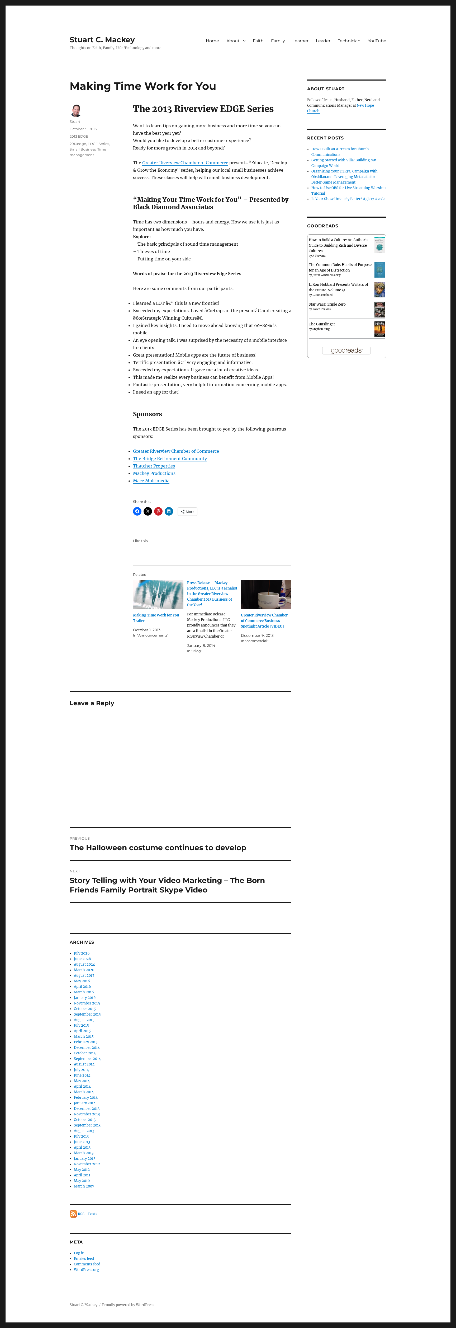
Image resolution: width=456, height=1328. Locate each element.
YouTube (377, 40)
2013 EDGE (79, 136)
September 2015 (87, 1014)
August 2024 (84, 964)
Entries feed (84, 1258)
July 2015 (81, 1025)
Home (212, 40)
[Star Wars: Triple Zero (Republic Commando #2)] (379, 310)
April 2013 (82, 1147)
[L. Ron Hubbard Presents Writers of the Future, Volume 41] (379, 289)
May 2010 (82, 1181)
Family (278, 40)
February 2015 (86, 1042)
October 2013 (85, 1119)
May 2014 (82, 1081)
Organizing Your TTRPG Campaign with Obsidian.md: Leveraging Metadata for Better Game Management (344, 177)
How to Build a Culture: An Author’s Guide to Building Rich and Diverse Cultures (338, 245)
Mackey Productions (154, 473)
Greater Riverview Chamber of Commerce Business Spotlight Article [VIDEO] (264, 621)
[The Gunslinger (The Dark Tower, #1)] (379, 329)
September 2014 (87, 1058)
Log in (79, 1253)
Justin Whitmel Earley (326, 275)
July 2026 (82, 953)
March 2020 (84, 970)
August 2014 (84, 1064)
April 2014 (82, 1086)
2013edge (78, 144)
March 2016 (84, 992)
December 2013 (86, 1108)
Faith (258, 40)
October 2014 (85, 1053)
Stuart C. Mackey (102, 39)
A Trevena (319, 256)
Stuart (75, 121)
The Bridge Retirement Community (170, 458)
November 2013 (87, 1114)
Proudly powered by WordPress (128, 1305)
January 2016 (85, 997)
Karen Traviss (321, 309)
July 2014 (81, 1070)
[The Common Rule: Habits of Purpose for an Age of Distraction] (379, 269)
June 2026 (82, 959)
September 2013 (87, 1125)
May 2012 (82, 1169)
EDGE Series (98, 144)
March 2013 (83, 1153)
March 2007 (84, 1186)
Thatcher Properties (154, 466)
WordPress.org (86, 1270)
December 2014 (87, 1047)
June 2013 (82, 1142)
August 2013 (84, 1131)
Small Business (83, 149)
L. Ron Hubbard (322, 295)
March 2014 (84, 1092)
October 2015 (85, 1009)
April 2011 (82, 1175)
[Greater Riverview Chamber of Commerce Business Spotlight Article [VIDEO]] (266, 594)
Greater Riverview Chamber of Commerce (185, 162)
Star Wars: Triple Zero (327, 304)
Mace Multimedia (151, 480)
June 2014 (82, 1075)
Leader (323, 40)
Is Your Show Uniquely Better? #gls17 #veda (348, 199)
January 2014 (85, 1103)
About (233, 40)
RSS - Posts (87, 1214)
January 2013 (84, 1158)
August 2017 (84, 975)
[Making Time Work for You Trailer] (158, 594)
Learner (300, 40)
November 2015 (87, 1003)
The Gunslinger (322, 324)
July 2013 (81, 1136)
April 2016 (82, 986)
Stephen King (321, 329)
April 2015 (82, 1031)
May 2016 (82, 981)
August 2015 (84, 1020)
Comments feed (87, 1264)
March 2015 (84, 1036)
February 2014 (86, 1097)
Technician (349, 40)
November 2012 (87, 1164)
